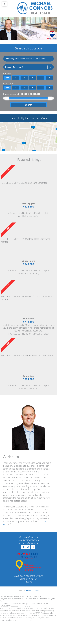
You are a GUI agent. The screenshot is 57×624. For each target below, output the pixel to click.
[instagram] (33, 547)
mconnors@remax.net (28, 543)
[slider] (7, 98)
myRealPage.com (32, 590)
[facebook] (23, 547)
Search (28, 104)
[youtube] (28, 547)
